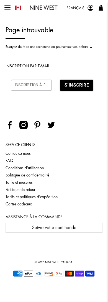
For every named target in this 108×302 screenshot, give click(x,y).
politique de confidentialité (27, 175)
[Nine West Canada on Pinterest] (39, 128)
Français (75, 8)
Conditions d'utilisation (25, 168)
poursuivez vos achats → (74, 46)
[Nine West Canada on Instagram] (25, 128)
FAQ (9, 161)
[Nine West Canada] (44, 7)
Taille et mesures (19, 182)
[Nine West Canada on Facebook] (12, 128)
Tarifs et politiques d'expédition (32, 197)
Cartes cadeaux (19, 204)
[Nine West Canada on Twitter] (53, 128)
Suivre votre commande (54, 227)
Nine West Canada (59, 262)
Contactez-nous (18, 153)
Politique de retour (20, 189)
